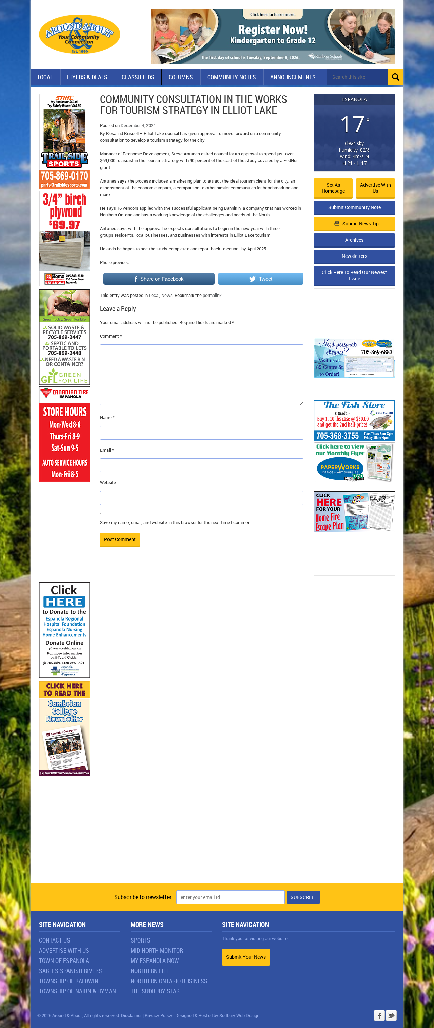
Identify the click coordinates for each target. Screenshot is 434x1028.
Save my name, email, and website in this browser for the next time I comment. (176, 522)
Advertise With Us (64, 950)
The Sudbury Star (155, 991)
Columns (181, 77)
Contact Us (54, 940)
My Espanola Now (155, 960)
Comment (111, 336)
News (167, 295)
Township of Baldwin (68, 981)
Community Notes (231, 77)
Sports (140, 940)
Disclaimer (131, 1015)
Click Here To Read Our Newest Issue (354, 275)
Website (108, 482)
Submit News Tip (360, 223)
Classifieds (138, 77)
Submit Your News (246, 957)
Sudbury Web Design (239, 1015)
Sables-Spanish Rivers (70, 971)
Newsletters (354, 256)
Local (45, 77)
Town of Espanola (64, 960)
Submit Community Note (354, 207)
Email (107, 450)
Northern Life (150, 971)
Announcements (293, 77)
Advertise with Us (375, 188)
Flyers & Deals (87, 77)
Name (107, 417)
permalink (212, 295)
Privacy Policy (158, 1015)
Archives (354, 239)
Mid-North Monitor (157, 950)
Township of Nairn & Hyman (77, 991)
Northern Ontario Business (169, 981)
